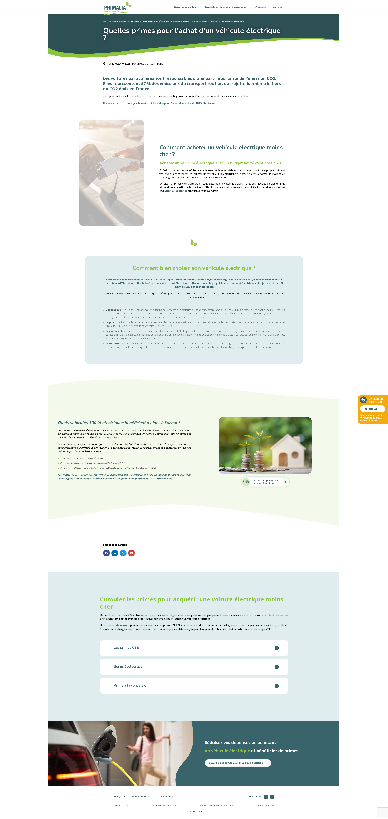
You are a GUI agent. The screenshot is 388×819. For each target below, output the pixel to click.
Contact (277, 7)
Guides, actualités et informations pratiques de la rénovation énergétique (146, 21)
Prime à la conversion (131, 686)
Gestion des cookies (264, 805)
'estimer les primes (175, 191)
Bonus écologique (128, 667)
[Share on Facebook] (106, 553)
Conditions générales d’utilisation (215, 805)
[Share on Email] (131, 553)
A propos (260, 7)
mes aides (376, 400)
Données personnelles (164, 805)
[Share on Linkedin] (114, 553)
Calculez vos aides (185, 7)
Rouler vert (188, 21)
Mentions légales (123, 805)
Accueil (106, 21)
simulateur (122, 625)
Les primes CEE (126, 648)
